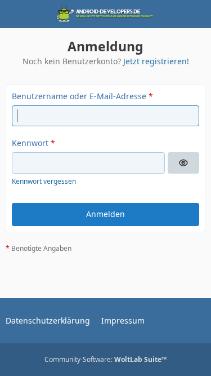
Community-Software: (105, 359)
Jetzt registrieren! (156, 61)
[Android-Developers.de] (105, 14)
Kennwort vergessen (44, 181)
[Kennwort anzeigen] (183, 163)
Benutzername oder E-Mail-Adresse (79, 96)
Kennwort (30, 143)
